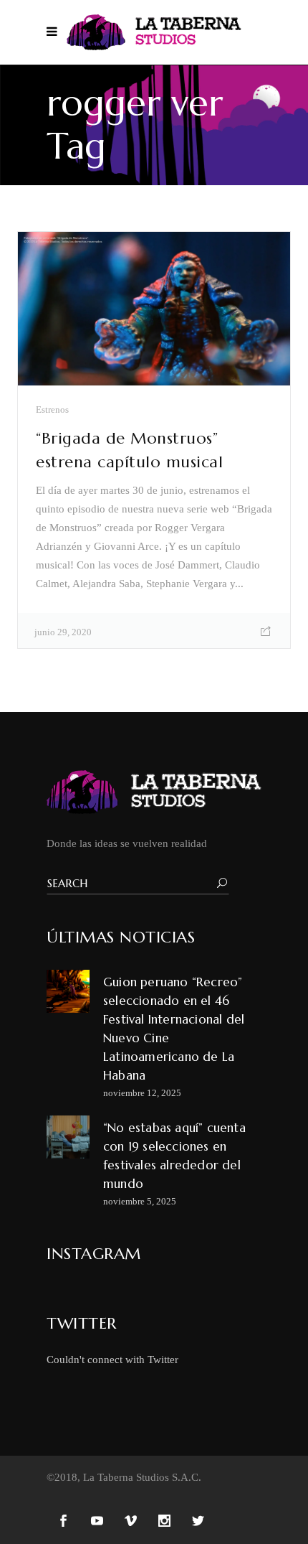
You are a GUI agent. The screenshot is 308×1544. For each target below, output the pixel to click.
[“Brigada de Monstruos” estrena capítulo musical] (154, 308)
